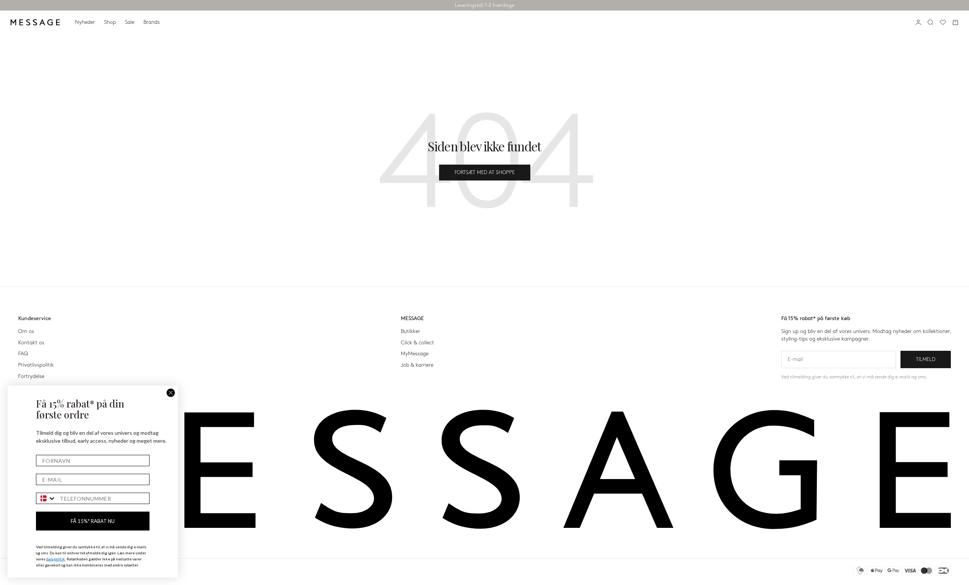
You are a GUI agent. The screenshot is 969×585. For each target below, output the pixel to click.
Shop (110, 22)
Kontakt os (31, 342)
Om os (26, 331)
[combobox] (46, 498)
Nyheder (85, 22)
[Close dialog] (171, 393)
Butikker (410, 331)
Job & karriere (417, 365)
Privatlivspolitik (36, 365)
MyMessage (414, 353)
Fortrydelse (31, 376)
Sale (129, 22)
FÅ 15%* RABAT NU (93, 521)
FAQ (23, 353)
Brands (151, 22)
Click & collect (417, 342)
